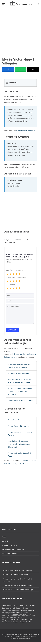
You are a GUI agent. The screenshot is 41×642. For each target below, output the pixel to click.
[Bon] (13, 274)
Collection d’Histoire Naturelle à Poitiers (17, 585)
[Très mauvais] (7, 274)
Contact (5, 541)
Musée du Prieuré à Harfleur (18, 373)
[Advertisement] (20, 32)
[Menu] (3, 3)
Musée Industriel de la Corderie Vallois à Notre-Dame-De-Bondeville (20, 391)
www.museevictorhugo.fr (25, 130)
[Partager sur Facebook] (8, 69)
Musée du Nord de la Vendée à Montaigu (18, 589)
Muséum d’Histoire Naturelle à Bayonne (17, 571)
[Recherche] (38, 3)
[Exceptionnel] (19, 274)
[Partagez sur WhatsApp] (20, 69)
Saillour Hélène (7, 606)
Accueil (4, 537)
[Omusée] (20, 3)
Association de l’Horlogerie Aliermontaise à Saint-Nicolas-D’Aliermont (19, 444)
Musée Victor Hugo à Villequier (19, 420)
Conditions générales (10, 553)
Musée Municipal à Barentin (18, 426)
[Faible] (10, 274)
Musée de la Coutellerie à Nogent (15, 575)
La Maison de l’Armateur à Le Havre (21, 400)
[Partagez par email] (33, 69)
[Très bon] (16, 274)
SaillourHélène (7, 610)
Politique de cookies (9, 545)
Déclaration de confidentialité (13, 549)
